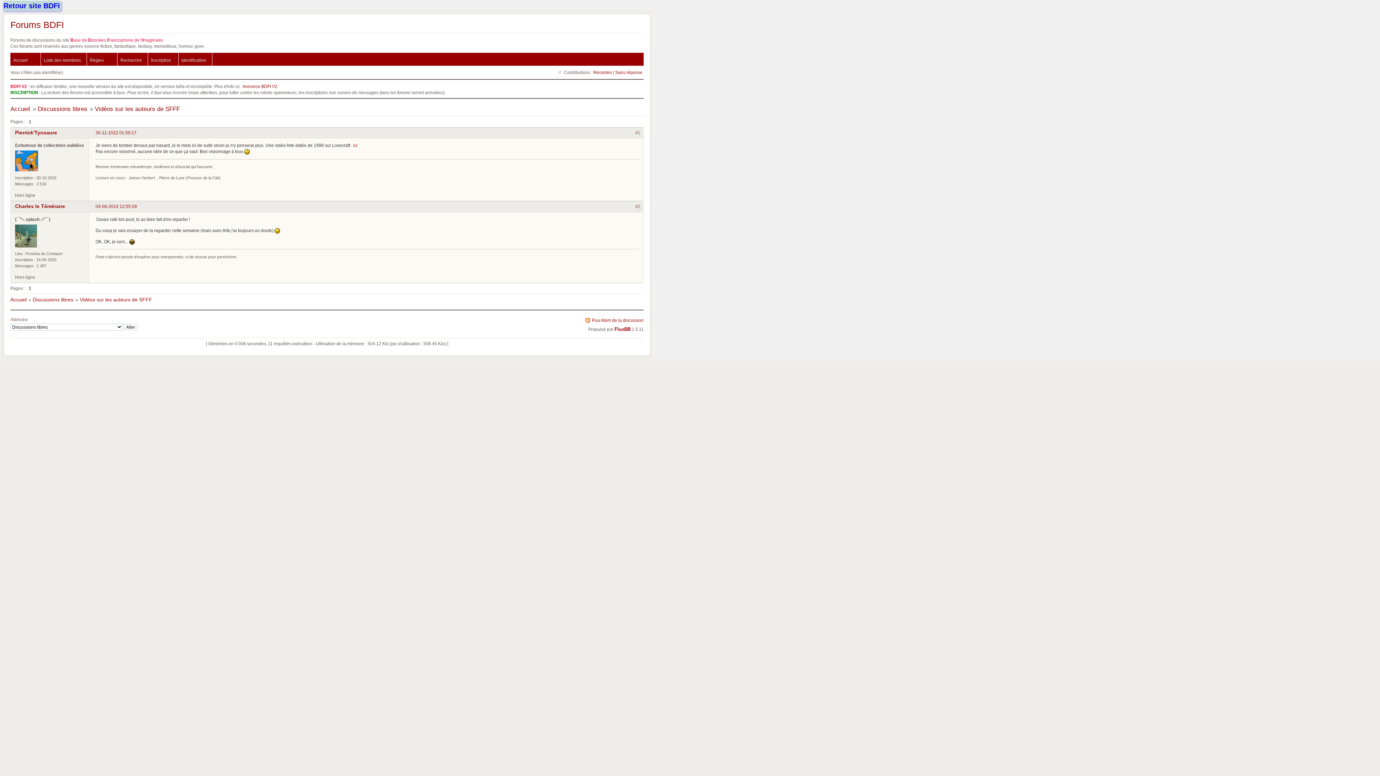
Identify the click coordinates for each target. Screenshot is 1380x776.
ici (355, 145)
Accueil (20, 60)
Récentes (602, 72)
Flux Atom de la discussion (618, 320)
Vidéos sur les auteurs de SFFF (137, 109)
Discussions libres (62, 109)
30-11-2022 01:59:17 (116, 132)
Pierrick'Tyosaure (36, 132)
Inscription (161, 60)
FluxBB (623, 329)
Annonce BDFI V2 (260, 86)
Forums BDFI (37, 25)
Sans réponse (629, 72)
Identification (193, 60)
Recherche (131, 60)
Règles (97, 60)
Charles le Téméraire (40, 206)
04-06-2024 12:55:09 (116, 206)
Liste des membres (62, 60)
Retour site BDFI (32, 6)
